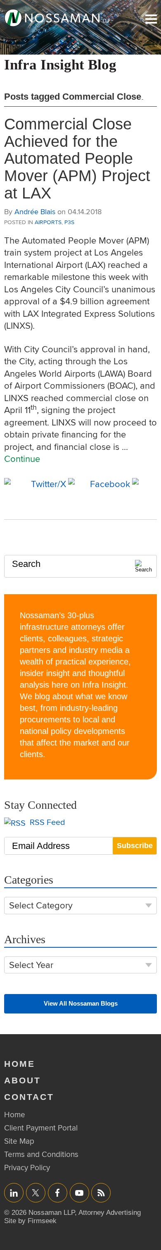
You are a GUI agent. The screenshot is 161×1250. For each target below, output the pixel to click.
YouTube (79, 1193)
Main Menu (151, 19)
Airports (48, 222)
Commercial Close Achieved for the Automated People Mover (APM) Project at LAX (77, 158)
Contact (29, 1097)
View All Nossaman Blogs (81, 1003)
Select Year (31, 965)
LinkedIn (14, 1193)
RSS (101, 1193)
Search (26, 564)
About (22, 1080)
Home (19, 1063)
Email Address (41, 846)
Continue (22, 458)
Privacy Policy (27, 1167)
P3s (69, 222)
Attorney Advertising (109, 1213)
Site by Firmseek (30, 1221)
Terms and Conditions (41, 1154)
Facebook (57, 1193)
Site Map (19, 1141)
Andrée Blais (34, 211)
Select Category (41, 905)
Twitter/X (35, 1193)
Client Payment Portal (41, 1127)
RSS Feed (46, 822)
